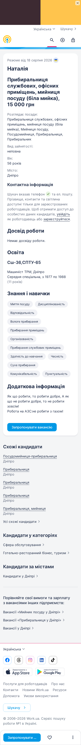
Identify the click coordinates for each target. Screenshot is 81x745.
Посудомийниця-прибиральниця (30, 456)
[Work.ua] (7, 39)
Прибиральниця (16, 469)
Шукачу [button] (13, 708)
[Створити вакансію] (62, 40)
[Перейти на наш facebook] (7, 660)
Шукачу (66, 29)
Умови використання (41, 696)
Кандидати (19, 576)
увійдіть (63, 214)
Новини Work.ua (35, 690)
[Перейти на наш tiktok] (53, 660)
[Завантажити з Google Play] (49, 672)
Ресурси (59, 690)
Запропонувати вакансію (24, 737)
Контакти (10, 690)
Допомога (11, 696)
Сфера (22, 545)
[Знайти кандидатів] (52, 40)
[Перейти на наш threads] (19, 660)
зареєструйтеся (56, 219)
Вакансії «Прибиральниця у (32, 620)
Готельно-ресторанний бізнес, (34, 553)
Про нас (58, 684)
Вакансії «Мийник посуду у (31, 612)
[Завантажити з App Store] (17, 672)
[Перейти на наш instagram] (30, 660)
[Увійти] (73, 40)
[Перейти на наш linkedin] (41, 660)
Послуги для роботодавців (25, 684)
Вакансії (16, 628)
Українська (12, 649)
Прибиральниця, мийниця (24, 508)
